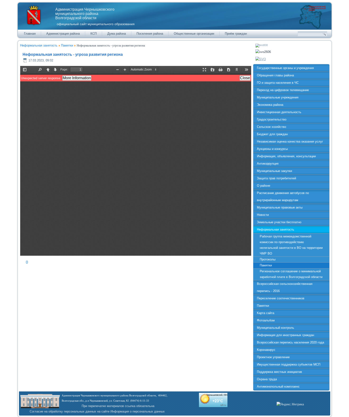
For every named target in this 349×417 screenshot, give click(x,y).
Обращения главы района (275, 75)
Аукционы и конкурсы (272, 149)
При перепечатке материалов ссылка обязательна (118, 406)
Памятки (67, 45)
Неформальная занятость (38, 45)
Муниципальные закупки (274, 171)
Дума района (116, 33)
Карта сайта (265, 313)
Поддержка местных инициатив (279, 372)
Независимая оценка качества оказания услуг (290, 141)
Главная (30, 33)
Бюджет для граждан (272, 134)
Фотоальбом (266, 320)
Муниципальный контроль (275, 327)
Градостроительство (271, 119)
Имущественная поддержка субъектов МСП (288, 364)
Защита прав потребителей (276, 178)
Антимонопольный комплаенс (278, 386)
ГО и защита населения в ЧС (278, 82)
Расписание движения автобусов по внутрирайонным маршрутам (283, 196)
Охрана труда (267, 379)
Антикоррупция (267, 163)
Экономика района (270, 105)
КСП (93, 33)
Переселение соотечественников (280, 298)
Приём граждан (236, 33)
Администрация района (63, 33)
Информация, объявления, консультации (286, 156)
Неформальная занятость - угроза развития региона (73, 54)
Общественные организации (194, 33)
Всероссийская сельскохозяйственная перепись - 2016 (284, 287)
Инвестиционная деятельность (279, 112)
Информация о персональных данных (137, 411)
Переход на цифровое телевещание (283, 90)
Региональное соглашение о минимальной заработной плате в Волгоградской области (291, 274)
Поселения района (150, 33)
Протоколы (267, 259)
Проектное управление (273, 357)
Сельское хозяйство (271, 127)
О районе (263, 185)
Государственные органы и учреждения (285, 68)
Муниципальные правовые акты (279, 207)
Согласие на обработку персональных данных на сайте (69, 411)
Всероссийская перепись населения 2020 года (290, 342)
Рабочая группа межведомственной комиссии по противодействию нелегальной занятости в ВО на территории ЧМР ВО (291, 245)
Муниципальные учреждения (277, 97)
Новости (263, 215)
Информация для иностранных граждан (285, 335)
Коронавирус (266, 350)
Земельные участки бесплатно (279, 222)
